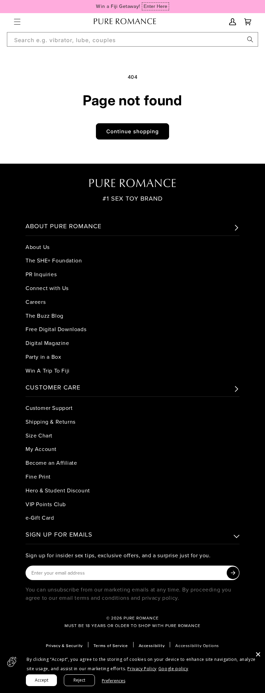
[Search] (250, 39)
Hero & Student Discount (58, 490)
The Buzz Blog (44, 315)
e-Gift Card (40, 517)
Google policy (173, 669)
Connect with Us (47, 288)
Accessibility (152, 645)
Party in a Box (43, 356)
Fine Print (38, 476)
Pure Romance (141, 618)
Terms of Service (111, 645)
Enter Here (155, 6)
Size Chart (39, 435)
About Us (38, 247)
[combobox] (132, 39)
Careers (36, 302)
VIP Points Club (46, 504)
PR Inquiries (41, 274)
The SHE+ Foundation (54, 260)
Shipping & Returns (51, 421)
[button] (17, 21)
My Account (41, 449)
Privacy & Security (64, 645)
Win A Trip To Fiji (48, 370)
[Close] (258, 654)
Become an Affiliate (51, 462)
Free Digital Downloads (56, 329)
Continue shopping (132, 131)
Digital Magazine (47, 343)
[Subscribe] (233, 573)
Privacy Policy (141, 669)
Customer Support (49, 408)
